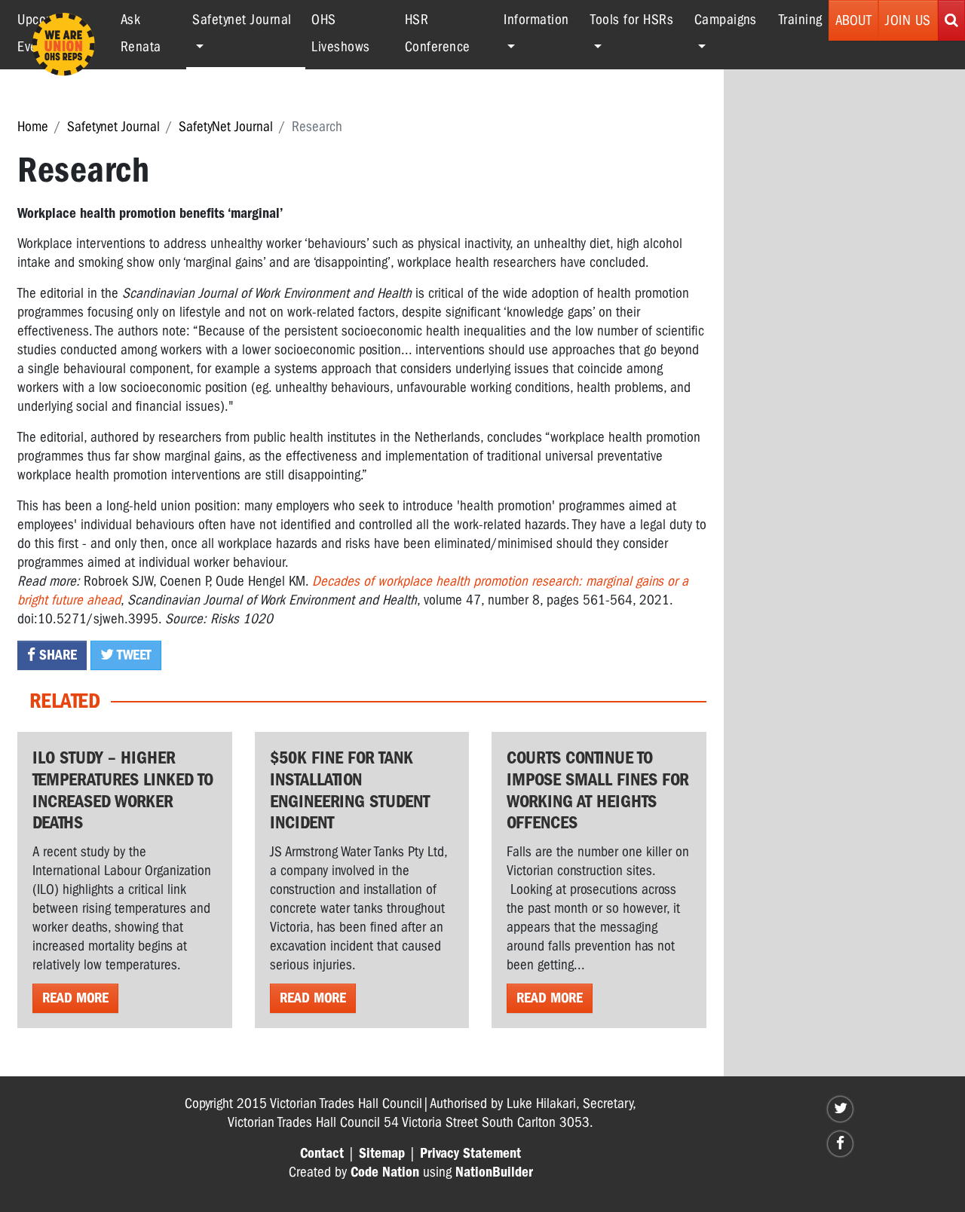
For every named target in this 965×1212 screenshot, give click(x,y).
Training (801, 19)
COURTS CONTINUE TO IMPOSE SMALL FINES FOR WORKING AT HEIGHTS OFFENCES (598, 790)
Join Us (908, 20)
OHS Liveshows (340, 33)
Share (56, 655)
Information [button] (536, 19)
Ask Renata (141, 33)
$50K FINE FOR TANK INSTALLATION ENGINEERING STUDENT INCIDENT (350, 790)
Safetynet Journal (113, 126)
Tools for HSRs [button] (631, 19)
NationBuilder (494, 1172)
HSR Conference (437, 33)
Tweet (133, 655)
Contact (322, 1153)
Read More (75, 998)
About (853, 20)
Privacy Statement (470, 1153)
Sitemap (382, 1153)
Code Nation (385, 1172)
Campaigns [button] (725, 19)
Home (32, 126)
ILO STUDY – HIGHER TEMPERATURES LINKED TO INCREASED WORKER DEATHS (122, 790)
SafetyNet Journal (226, 126)
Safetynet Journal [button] (248, 19)
